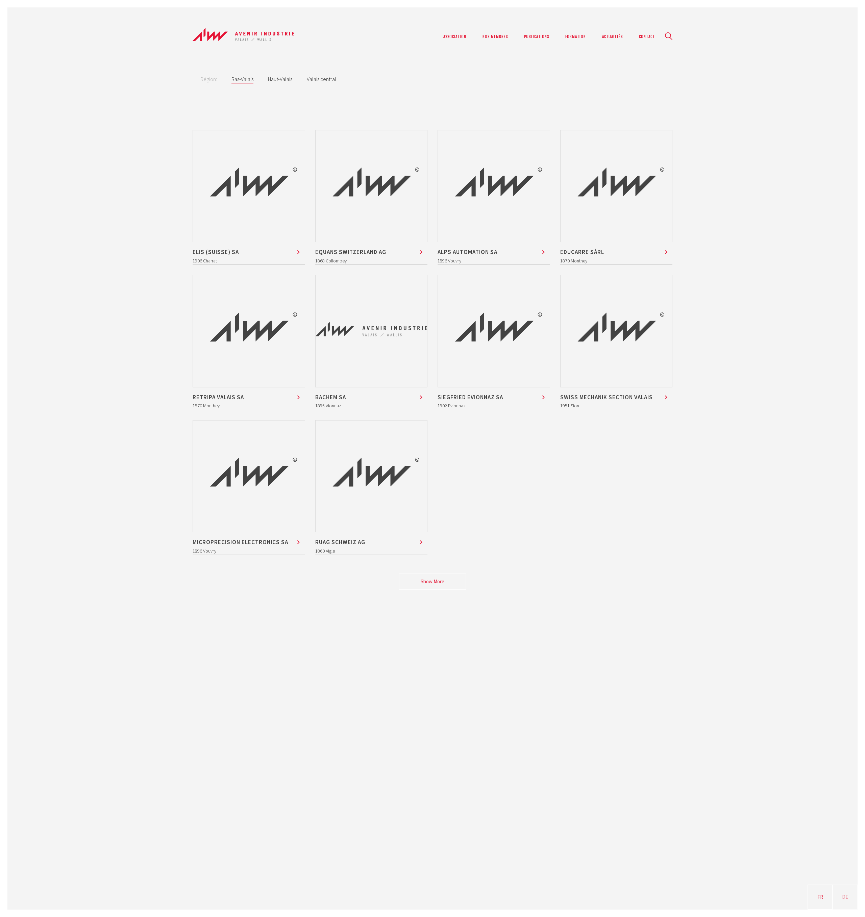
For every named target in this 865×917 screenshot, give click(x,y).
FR (820, 897)
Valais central (321, 79)
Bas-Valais (242, 79)
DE (845, 897)
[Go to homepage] (243, 36)
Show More (432, 583)
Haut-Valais (280, 79)
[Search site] (668, 37)
